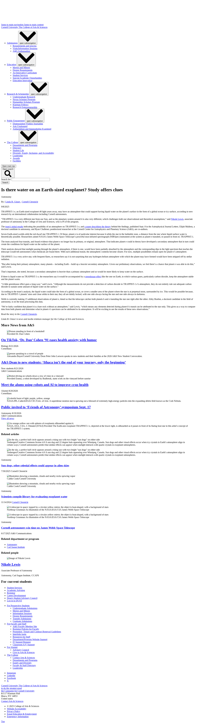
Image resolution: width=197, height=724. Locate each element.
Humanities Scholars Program (26, 102)
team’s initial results (14, 226)
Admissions (12, 43)
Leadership (18, 155)
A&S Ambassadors (21, 51)
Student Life (18, 150)
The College (12, 142)
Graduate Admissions (22, 621)
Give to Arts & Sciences (24, 652)
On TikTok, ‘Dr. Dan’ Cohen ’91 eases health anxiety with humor (49, 340)
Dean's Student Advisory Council (22, 598)
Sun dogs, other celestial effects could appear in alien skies (35, 465)
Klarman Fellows (20, 104)
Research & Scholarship (18, 94)
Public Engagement (16, 121)
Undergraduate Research (24, 97)
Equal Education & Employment (22, 714)
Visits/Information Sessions (25, 48)
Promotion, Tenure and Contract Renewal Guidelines (37, 631)
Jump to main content (34, 24)
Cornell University (10, 27)
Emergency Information (18, 716)
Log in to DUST (14, 600)
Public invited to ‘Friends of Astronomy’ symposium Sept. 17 (46, 407)
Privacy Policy (13, 711)
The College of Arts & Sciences (33, 27)
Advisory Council (21, 650)
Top (3, 721)
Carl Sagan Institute (16, 547)
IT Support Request (22, 642)
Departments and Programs (25, 145)
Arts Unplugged (20, 126)
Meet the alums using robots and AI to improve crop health (44, 385)
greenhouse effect (93, 276)
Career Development (16, 595)
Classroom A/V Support (24, 644)
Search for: (6, 179)
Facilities (17, 161)
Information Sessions (22, 613)
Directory (17, 148)
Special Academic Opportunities (27, 78)
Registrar (11, 593)
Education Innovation (22, 80)
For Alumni (12, 647)
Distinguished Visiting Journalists (28, 123)
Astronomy (12, 544)
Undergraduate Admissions (25, 608)
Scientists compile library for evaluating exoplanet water (34, 496)
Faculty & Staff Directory (24, 665)
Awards (16, 158)
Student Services (20, 75)
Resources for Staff (21, 637)
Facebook (11, 678)
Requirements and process (24, 46)
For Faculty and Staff (16, 624)
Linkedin (11, 675)
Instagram (11, 673)
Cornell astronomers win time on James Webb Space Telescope (38, 527)
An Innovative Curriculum (25, 73)
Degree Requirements (22, 70)
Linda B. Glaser (13, 202)
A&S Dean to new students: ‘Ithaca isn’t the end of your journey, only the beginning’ (63, 362)
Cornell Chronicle (30, 202)
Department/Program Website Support (30, 639)
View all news (7, 418)
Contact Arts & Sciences (24, 657)
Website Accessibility (16, 709)
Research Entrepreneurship (25, 107)
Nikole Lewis (177, 219)
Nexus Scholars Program (24, 99)
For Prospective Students (18, 605)
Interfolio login (19, 634)
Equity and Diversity (22, 663)
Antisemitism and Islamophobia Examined (32, 129)
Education (11, 64)
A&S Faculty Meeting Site (25, 626)
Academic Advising (16, 590)
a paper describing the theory (98, 226)
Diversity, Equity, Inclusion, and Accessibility (33, 153)
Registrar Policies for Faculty (26, 629)
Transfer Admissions (22, 618)
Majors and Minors (21, 67)
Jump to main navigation (12, 24)
